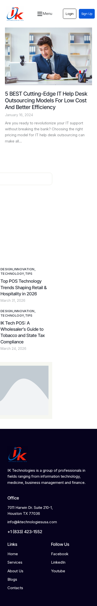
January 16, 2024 (19, 115)
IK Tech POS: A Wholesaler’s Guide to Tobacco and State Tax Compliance (22, 332)
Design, (7, 269)
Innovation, (25, 269)
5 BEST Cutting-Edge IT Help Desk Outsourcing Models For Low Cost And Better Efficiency (46, 100)
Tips (29, 273)
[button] (45, 13)
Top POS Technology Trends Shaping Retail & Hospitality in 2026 (23, 287)
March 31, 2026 (12, 300)
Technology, (12, 273)
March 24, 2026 (13, 348)
